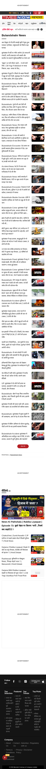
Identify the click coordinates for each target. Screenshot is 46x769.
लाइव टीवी (39, 12)
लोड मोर (23, 446)
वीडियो (5, 490)
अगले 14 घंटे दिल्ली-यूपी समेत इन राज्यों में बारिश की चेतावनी (37, 702)
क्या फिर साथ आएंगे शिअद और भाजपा (28, 702)
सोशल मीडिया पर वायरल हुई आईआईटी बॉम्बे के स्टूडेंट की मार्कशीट (37, 722)
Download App (35, 681)
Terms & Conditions (10, 751)
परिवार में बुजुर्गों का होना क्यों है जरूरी (18, 723)
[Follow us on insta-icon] (25, 681)
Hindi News (5, 455)
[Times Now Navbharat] (23, 17)
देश (14, 23)
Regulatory (34, 743)
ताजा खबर (9, 23)
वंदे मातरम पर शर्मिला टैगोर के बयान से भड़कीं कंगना (9, 724)
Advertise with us (25, 744)
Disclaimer (28, 750)
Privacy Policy (19, 751)
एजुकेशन (34, 23)
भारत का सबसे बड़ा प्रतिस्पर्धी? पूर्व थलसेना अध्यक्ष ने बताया (9, 706)
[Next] (41, 29)
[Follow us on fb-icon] (14, 681)
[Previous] (38, 29)
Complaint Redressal (10, 758)
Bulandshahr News (16, 455)
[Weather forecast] (22, 12)
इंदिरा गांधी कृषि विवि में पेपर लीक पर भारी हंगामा (28, 715)
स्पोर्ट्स (20, 23)
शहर (26, 23)
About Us (8, 744)
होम (3, 23)
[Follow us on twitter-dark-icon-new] (19, 681)
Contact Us (16, 744)
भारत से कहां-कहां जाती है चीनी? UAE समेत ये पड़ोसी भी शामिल (18, 705)
